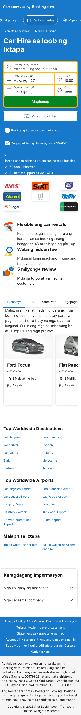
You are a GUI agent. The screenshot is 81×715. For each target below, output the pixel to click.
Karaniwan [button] (48, 302)
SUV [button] (32, 302)
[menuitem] (40, 20)
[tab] (14, 301)
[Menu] (72, 7)
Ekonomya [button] (14, 302)
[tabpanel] (40, 360)
